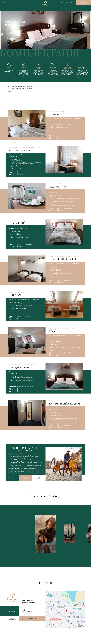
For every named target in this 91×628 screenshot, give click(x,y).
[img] (73, 2)
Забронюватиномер (83, 3)
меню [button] (6, 2)
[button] (2, 2)
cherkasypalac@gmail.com (29, 618)
